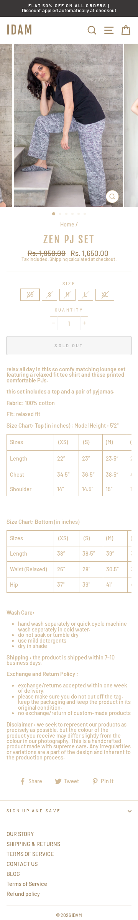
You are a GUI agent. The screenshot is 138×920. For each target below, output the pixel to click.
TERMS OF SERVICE (30, 854)
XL (105, 294)
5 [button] (79, 214)
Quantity (69, 310)
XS (30, 294)
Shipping (58, 259)
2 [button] (61, 214)
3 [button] (67, 214)
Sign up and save (34, 810)
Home (67, 224)
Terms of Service (27, 884)
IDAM (20, 30)
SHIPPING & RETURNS (33, 844)
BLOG (13, 874)
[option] (69, 8)
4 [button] (73, 214)
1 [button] (54, 214)
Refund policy (23, 893)
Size (69, 284)
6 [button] (85, 214)
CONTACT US (22, 864)
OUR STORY (20, 834)
